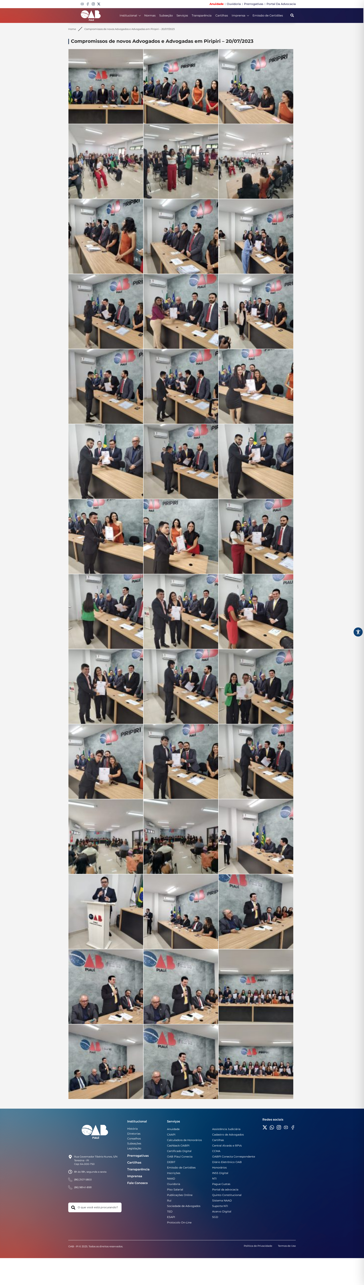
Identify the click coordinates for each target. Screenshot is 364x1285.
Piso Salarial (175, 1189)
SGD (215, 1217)
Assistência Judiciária (226, 1129)
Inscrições (173, 1173)
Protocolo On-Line (179, 1222)
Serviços (182, 15)
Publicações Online (179, 1195)
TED (170, 1211)
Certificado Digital (179, 1151)
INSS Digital (220, 1173)
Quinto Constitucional (227, 1195)
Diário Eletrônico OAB (227, 1162)
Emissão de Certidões (268, 15)
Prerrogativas (138, 1156)
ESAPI (171, 1217)
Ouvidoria (173, 1184)
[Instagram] (93, 4)
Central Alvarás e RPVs (227, 1145)
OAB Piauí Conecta (179, 1156)
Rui (169, 1200)
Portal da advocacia (225, 1189)
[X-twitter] (98, 4)
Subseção (166, 15)
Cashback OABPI (178, 1145)
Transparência (202, 15)
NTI (214, 1178)
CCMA (216, 1151)
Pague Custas (221, 1184)
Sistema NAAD (222, 1200)
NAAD (171, 1178)
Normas (149, 15)
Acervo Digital (221, 1211)
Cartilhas (221, 15)
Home (72, 29)
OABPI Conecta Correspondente (233, 1156)
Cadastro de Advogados (228, 1134)
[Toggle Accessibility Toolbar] (358, 632)
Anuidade (173, 1129)
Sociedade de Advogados (183, 1206)
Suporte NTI (220, 1206)
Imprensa (238, 15)
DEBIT (171, 1162)
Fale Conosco (137, 1183)
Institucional (128, 15)
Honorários (219, 1167)
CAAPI (171, 1134)
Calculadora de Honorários (184, 1140)
